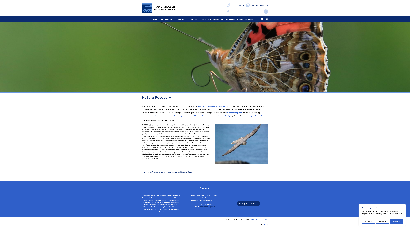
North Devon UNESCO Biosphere (213, 106)
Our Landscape (166, 19)
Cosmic (265, 224)
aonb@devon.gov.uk (259, 5)
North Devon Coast (164, 6)
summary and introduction (256, 116)
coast (200, 116)
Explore (194, 19)
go (266, 11)
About (154, 19)
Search (228, 11)
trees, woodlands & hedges (220, 116)
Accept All (396, 221)
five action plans (234, 112)
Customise (368, 221)
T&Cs (253, 220)
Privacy (258, 220)
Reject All (382, 221)
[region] (382, 215)
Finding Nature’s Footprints (212, 19)
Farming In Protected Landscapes (239, 19)
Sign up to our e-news (248, 203)
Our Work (182, 19)
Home (146, 19)
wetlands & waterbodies (153, 116)
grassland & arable (189, 116)
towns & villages (172, 116)
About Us (265, 220)
